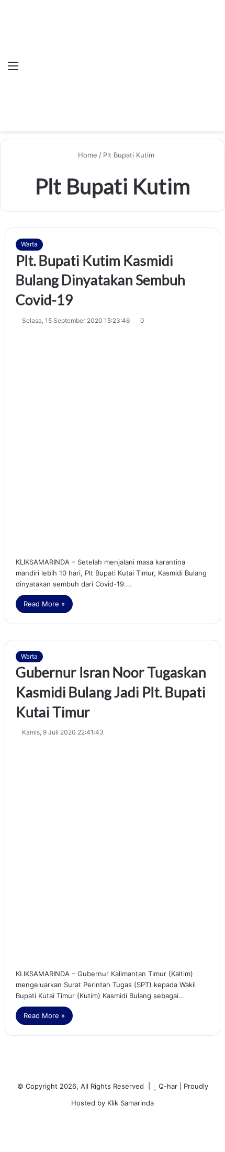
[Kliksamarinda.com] (56, 65)
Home (86, 155)
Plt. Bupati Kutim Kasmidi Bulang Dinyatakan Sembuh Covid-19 (100, 280)
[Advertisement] (142, 57)
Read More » (44, 604)
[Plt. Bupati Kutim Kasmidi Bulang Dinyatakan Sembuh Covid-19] (112, 438)
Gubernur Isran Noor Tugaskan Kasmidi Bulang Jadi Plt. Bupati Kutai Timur (111, 691)
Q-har (168, 1086)
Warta (29, 244)
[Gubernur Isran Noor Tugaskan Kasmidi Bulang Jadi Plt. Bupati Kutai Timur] (112, 850)
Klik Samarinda (130, 1103)
